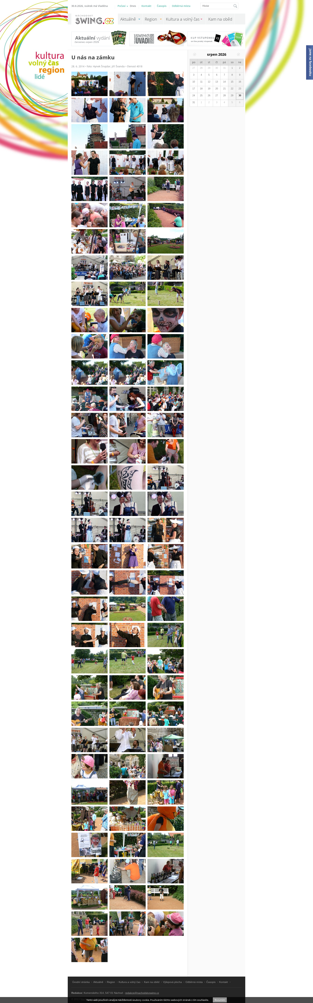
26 (209, 95)
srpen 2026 (216, 54)
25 (201, 95)
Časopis (161, 6)
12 (209, 81)
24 (193, 95)
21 (224, 88)
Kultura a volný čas (182, 19)
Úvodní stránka (81, 982)
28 (201, 68)
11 (201, 81)
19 (209, 88)
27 (193, 68)
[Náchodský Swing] (94, 20)
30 (216, 68)
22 (232, 88)
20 (216, 88)
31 (224, 68)
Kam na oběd (220, 19)
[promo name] (156, 39)
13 (216, 81)
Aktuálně (128, 19)
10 (193, 81)
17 (193, 88)
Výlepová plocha (172, 982)
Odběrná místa (181, 6)
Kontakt (146, 6)
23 (240, 88)
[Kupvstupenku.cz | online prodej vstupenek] (214, 37)
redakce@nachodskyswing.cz (142, 992)
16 (240, 81)
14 (224, 81)
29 (209, 68)
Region (151, 19)
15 (232, 81)
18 (201, 88)
